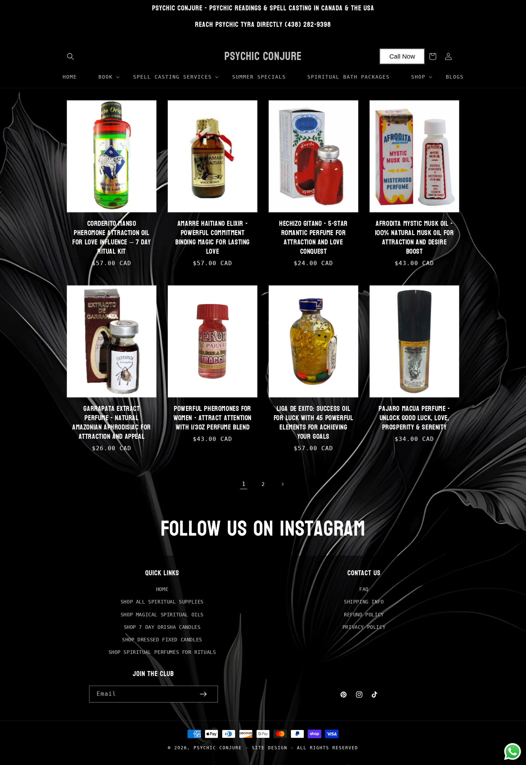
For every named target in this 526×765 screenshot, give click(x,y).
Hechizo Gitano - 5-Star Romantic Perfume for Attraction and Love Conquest (313, 237)
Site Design (269, 747)
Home (162, 589)
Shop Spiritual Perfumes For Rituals (162, 652)
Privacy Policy (363, 627)
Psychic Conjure (218, 747)
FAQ (364, 589)
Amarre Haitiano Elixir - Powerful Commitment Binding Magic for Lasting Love (212, 237)
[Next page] (282, 484)
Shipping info (364, 602)
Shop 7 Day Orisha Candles (162, 627)
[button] (70, 56)
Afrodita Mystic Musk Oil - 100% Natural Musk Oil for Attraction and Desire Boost (414, 237)
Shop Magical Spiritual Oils (162, 614)
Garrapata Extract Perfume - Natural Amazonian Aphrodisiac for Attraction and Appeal (111, 422)
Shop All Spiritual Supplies (162, 602)
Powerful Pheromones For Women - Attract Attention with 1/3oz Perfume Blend (213, 418)
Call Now (402, 56)
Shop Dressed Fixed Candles (162, 639)
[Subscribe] (203, 694)
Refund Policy (364, 614)
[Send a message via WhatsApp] (512, 751)
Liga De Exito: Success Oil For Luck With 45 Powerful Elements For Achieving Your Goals (314, 422)
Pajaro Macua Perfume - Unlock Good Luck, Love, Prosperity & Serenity (414, 418)
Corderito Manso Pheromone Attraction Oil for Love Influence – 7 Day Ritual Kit (111, 237)
